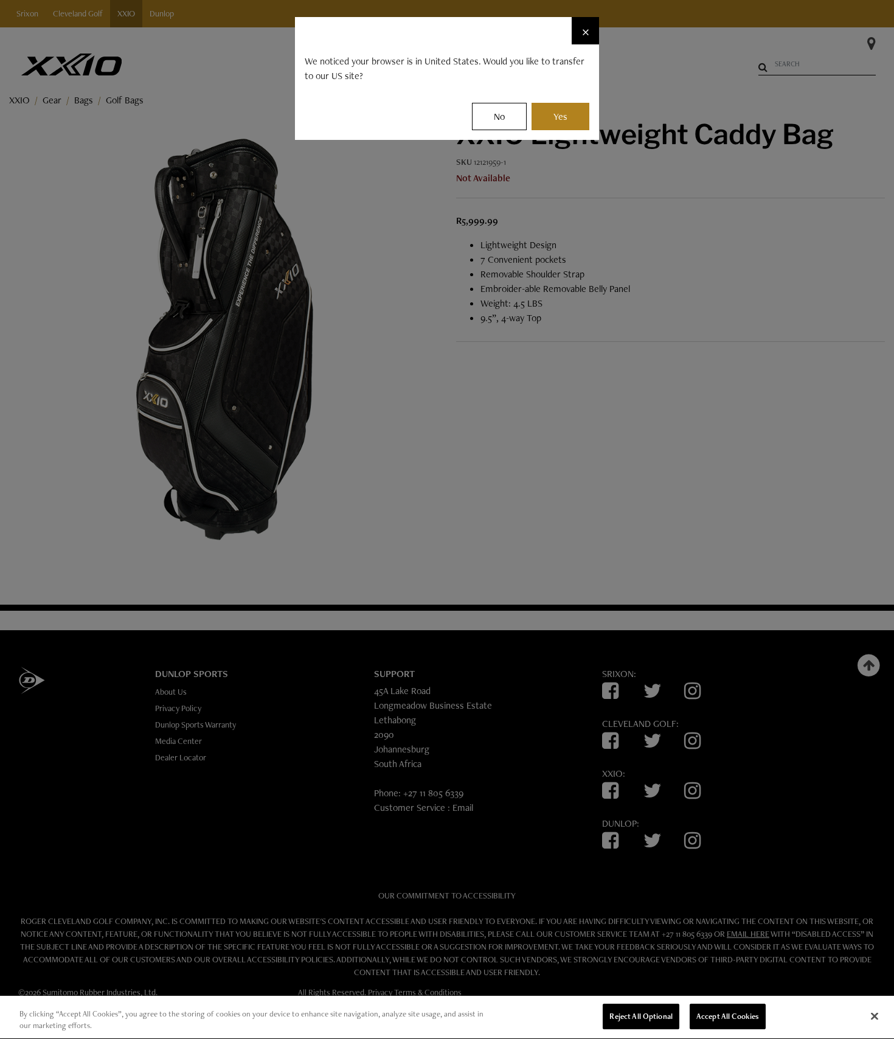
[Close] (874, 1016)
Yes (560, 116)
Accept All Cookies (727, 1016)
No (499, 116)
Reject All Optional (640, 1016)
